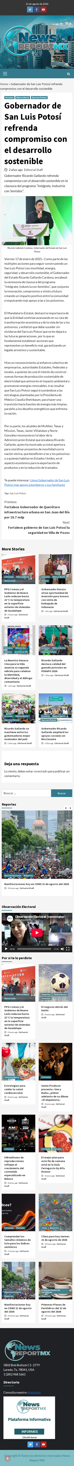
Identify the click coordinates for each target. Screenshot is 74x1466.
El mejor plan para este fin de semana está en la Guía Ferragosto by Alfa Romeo (53, 1164)
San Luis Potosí (39, 97)
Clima (44, 1228)
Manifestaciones (12, 875)
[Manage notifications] (7, 1458)
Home (4, 84)
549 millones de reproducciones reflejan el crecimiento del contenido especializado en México (14, 1168)
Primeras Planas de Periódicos (50, 1291)
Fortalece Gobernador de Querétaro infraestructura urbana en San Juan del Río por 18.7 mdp (37, 509)
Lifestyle (8, 577)
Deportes (46, 994)
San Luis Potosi (18, 493)
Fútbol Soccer (60, 994)
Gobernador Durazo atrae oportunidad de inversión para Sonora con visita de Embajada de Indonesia (55, 598)
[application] (37, 932)
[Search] (68, 74)
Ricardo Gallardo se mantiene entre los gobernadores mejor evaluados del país (17, 734)
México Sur (20, 648)
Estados (9, 97)
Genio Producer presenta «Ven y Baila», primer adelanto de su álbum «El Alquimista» (54, 1093)
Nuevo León (9, 580)
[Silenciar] (62, 949)
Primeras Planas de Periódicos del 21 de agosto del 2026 (53, 1308)
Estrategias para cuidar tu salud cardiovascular (14, 1089)
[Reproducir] (6, 949)
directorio (34, 1392)
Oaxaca (8, 652)
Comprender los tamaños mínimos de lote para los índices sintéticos (17, 1242)
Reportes (28, 875)
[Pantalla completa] (68, 949)
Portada (57, 1149)
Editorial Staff (33, 170)
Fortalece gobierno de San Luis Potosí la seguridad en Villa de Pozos (39, 527)
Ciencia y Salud (11, 1077)
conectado (40, 771)
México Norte (22, 97)
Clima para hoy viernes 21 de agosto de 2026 (55, 1238)
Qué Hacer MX (21, 652)
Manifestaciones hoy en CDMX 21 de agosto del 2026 (36, 884)
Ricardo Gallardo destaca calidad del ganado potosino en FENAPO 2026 (54, 666)
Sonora (44, 580)
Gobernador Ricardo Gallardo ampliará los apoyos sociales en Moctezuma (54, 734)
